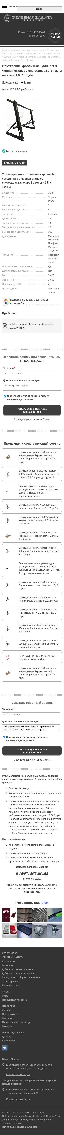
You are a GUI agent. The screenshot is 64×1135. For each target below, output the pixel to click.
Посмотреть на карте (18, 1074)
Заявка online (55, 35)
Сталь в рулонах (11, 981)
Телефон (9, 368)
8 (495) (32, 361)
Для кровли (8, 961)
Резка (5, 995)
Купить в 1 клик (14, 162)
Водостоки (8, 965)
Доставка (7, 1036)
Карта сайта (9, 1040)
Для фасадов (9, 952)
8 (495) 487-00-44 (32, 874)
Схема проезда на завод (16, 1022)
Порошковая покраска (14, 999)
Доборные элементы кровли (18, 969)
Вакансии (7, 1018)
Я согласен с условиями (28, 397)
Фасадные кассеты (12, 956)
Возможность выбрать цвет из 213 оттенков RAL (29, 301)
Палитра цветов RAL (13, 1032)
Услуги (5, 991)
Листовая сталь (10, 985)
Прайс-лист (8, 1005)
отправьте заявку (11, 1123)
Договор (6, 1010)
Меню (13, 6)
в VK (44, 902)
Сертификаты (9, 1014)
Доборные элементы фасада (18, 973)
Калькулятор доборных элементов (21, 977)
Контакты (7, 1026)
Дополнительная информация (21, 380)
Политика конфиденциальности (20, 1126)
